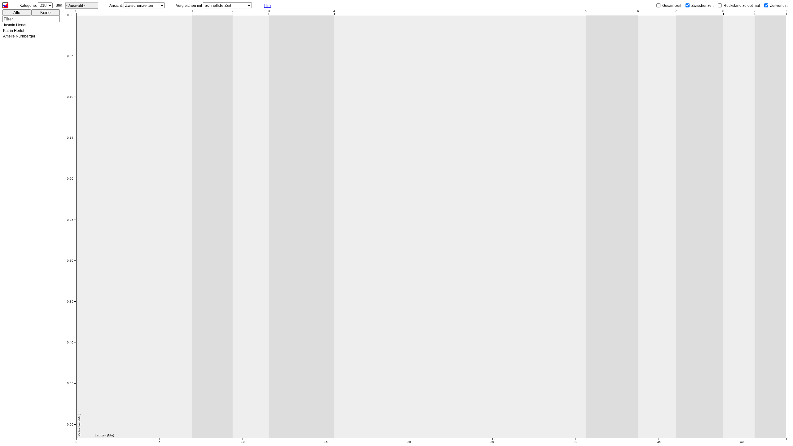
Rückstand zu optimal (742, 5)
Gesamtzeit (671, 5)
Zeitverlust (778, 5)
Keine (45, 12)
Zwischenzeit (702, 5)
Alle (16, 12)
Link (267, 6)
